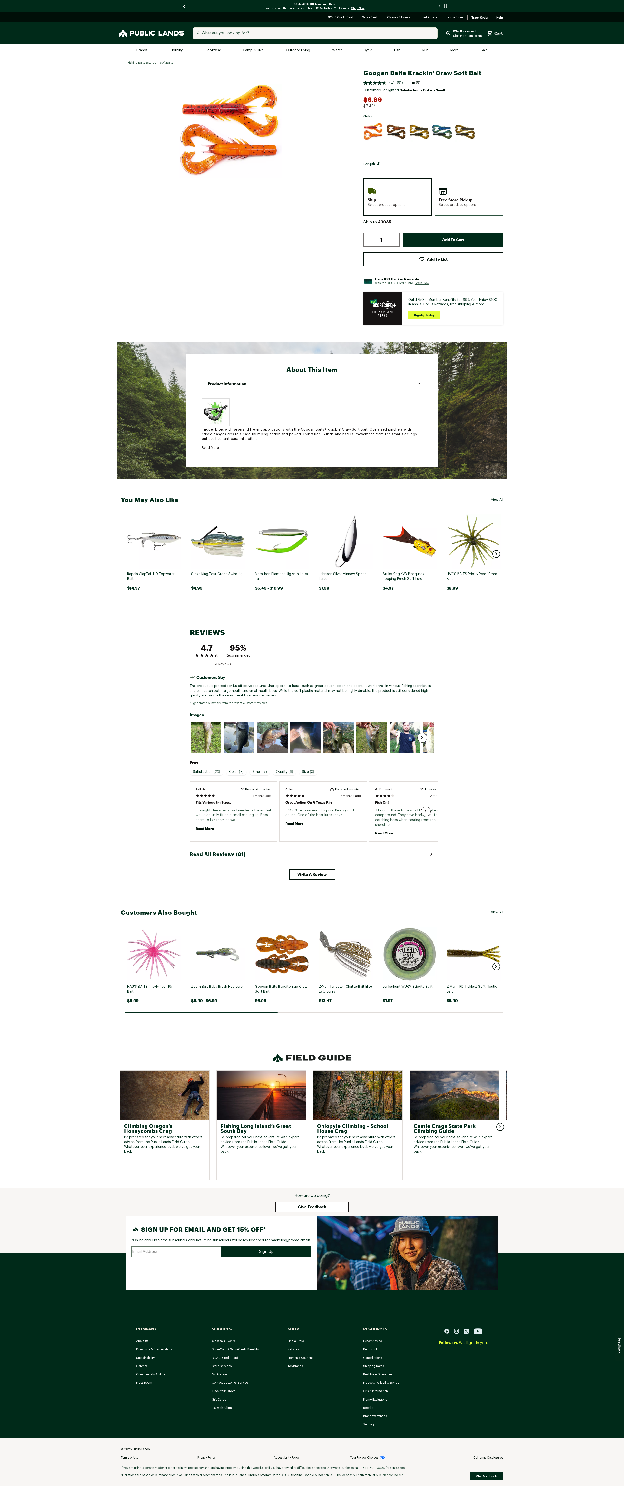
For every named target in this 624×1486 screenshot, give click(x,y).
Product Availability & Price (381, 1382)
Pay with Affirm (222, 1407)
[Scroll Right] (422, 738)
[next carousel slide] (440, 6)
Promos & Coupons (300, 1357)
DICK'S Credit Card (340, 18)
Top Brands (295, 1366)
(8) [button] (418, 82)
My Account (220, 1374)
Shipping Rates (373, 1366)
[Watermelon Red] (465, 132)
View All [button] (497, 499)
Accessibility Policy (286, 1457)
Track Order (479, 18)
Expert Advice (429, 18)
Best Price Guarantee (377, 1374)
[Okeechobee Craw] (442, 132)
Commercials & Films (150, 1374)
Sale (484, 50)
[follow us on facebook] (449, 1330)
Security (368, 1424)
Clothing (177, 50)
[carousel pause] (445, 6)
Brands (142, 50)
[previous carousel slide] (184, 6)
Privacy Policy (206, 1457)
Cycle (368, 50)
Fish (397, 50)
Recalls (368, 1407)
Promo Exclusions (375, 1399)
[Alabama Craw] (396, 132)
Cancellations (372, 1357)
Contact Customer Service (230, 1382)
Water (337, 50)
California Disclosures (488, 1457)
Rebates (293, 1349)
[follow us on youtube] (478, 1330)
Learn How (422, 283)
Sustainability (145, 1357)
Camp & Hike (253, 50)
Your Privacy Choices (364, 1457)
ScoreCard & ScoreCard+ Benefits (235, 1349)
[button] (384, 222)
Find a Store (455, 18)
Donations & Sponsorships (154, 1349)
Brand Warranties (375, 1416)
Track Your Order (223, 1391)
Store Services (222, 1366)
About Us (142, 1341)
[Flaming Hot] (373, 132)
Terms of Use (129, 1457)
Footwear (214, 50)
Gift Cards (219, 1399)
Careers (141, 1366)
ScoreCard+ (370, 18)
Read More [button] (210, 448)
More (454, 50)
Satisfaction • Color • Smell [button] (422, 90)
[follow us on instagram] (458, 1330)
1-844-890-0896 (372, 1467)
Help (499, 18)
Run (425, 50)
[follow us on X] (468, 1330)
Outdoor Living (298, 50)
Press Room (144, 1382)
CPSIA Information (375, 1391)
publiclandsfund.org (389, 1475)
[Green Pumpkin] (419, 132)
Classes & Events (399, 18)
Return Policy (372, 1349)
